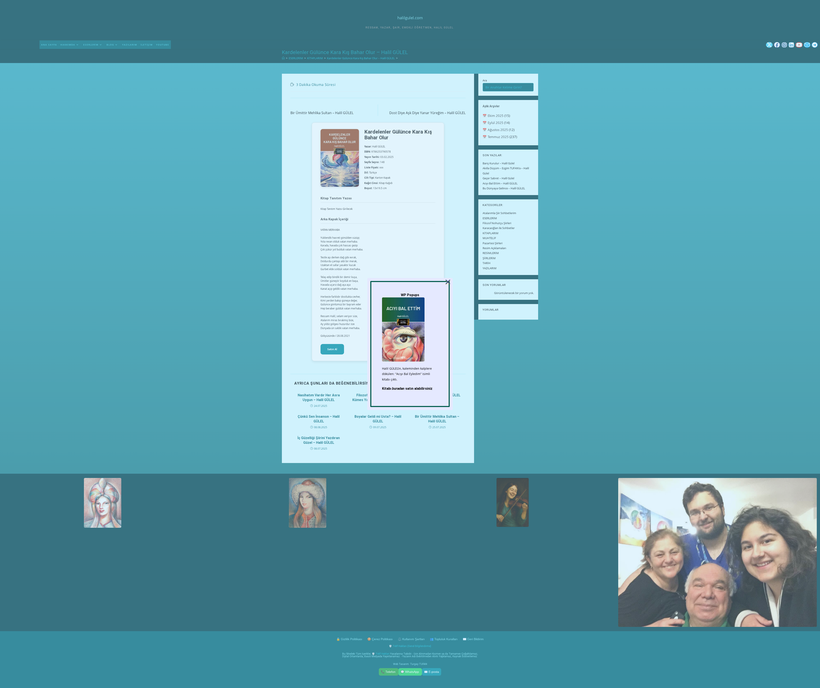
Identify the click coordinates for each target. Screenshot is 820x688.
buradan (398, 389)
